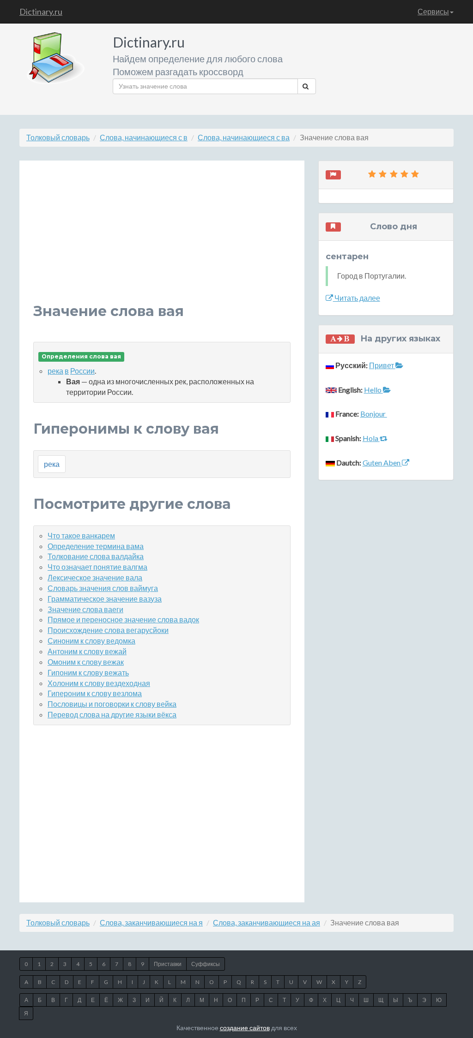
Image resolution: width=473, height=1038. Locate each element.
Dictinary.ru (40, 11)
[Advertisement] (162, 239)
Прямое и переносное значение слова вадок (123, 619)
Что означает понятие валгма (97, 566)
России (82, 370)
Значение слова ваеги (85, 609)
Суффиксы (205, 963)
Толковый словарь (58, 137)
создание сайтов (245, 1028)
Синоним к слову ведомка (91, 640)
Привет (382, 365)
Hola (371, 438)
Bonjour (373, 413)
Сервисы (433, 11)
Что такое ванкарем (81, 535)
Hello (373, 389)
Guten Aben (382, 462)
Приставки (168, 963)
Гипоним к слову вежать (88, 672)
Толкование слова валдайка (96, 556)
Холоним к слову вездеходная (99, 683)
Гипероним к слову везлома (95, 693)
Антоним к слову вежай (87, 651)
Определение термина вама (96, 546)
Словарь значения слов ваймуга (103, 588)
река (55, 370)
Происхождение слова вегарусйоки (108, 630)
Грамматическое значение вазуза (105, 598)
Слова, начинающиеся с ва (244, 137)
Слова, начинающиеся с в (144, 137)
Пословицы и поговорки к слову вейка (112, 703)
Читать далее (356, 297)
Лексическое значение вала (95, 577)
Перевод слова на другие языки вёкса (112, 714)
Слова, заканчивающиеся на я (151, 922)
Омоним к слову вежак (86, 661)
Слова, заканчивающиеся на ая (266, 922)
